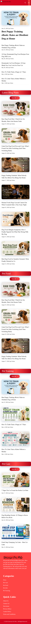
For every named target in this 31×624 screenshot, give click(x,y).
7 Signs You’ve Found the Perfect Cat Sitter (15, 490)
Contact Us (6, 603)
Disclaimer (6, 606)
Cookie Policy (7, 611)
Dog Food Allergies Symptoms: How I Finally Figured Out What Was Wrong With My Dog (15, 232)
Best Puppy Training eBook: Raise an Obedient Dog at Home (15, 35)
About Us (6, 601)
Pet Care (5, 582)
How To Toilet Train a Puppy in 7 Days (14, 72)
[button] (25, 3)
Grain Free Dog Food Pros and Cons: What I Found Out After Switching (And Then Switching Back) (15, 148)
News (4, 580)
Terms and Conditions (9, 614)
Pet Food (5, 585)
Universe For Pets (12, 621)
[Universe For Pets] (6, 3)
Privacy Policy (7, 609)
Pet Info (5, 588)
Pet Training (6, 590)
